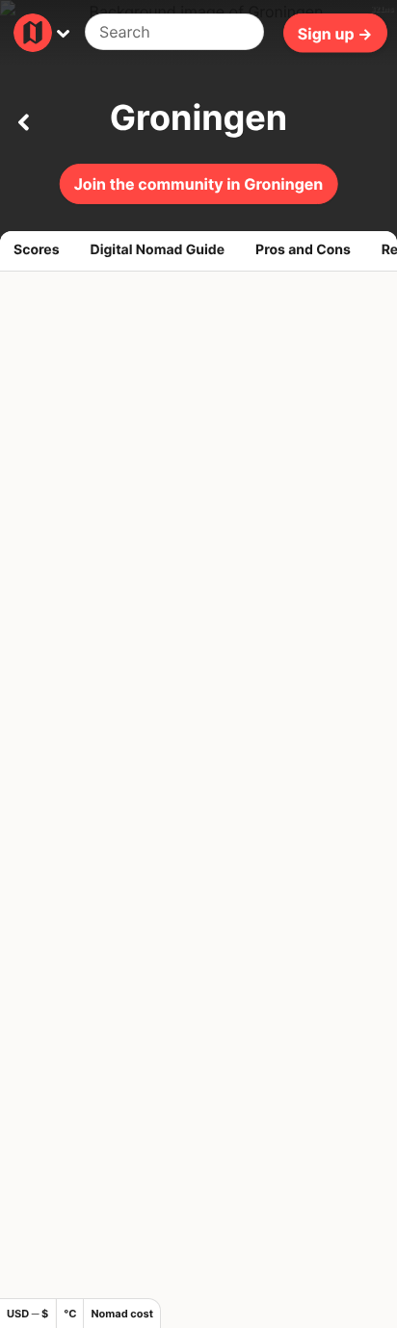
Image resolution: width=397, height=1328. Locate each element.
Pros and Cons (303, 250)
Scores (36, 250)
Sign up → (335, 32)
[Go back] (23, 118)
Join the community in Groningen (199, 184)
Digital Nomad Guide (158, 250)
